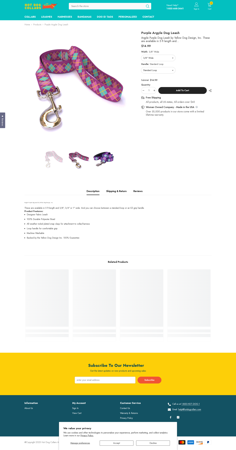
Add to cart (182, 90)
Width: (150, 51)
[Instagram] (178, 417)
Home (27, 24)
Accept (116, 443)
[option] (78, 85)
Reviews (138, 191)
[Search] (110, 6)
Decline (153, 443)
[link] (47, 330)
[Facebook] (170, 417)
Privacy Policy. (87, 435)
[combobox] (106, 6)
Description (93, 191)
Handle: (152, 64)
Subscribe (149, 380)
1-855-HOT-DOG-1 (191, 404)
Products (37, 24)
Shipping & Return (116, 191)
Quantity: (146, 84)
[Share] (209, 90)
